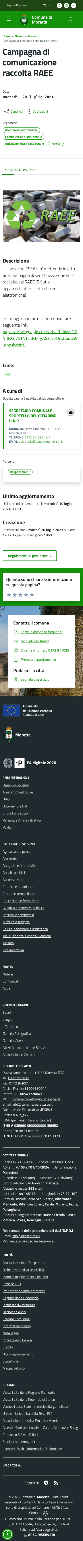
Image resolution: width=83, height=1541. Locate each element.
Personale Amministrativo (22, 820)
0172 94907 (18, 1083)
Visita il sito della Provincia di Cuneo (29, 1399)
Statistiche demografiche (21, 1441)
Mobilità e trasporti (16, 921)
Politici (7, 827)
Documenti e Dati (15, 806)
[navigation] (9, 19)
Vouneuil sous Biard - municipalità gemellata (35, 1406)
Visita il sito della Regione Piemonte (29, 1392)
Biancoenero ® (44, 1524)
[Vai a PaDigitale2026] (30, 762)
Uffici (6, 799)
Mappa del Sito (14, 1368)
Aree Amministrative (18, 792)
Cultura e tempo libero (19, 893)
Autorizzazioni (13, 879)
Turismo (8, 943)
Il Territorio (10, 1026)
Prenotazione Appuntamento (24, 1290)
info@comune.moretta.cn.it (32, 1104)
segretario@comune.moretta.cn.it (41, 441)
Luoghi (7, 1019)
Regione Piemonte (17, 5)
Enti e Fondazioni (15, 813)
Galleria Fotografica (17, 1033)
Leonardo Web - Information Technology (32, 1448)
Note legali (11, 1333)
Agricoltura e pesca (17, 851)
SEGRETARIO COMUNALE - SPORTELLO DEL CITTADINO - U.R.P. (34, 416)
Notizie (8, 974)
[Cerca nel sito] (71, 19)
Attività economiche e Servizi (24, 1047)
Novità (19, 36)
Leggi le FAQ (12, 1283)
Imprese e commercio (18, 914)
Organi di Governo (16, 785)
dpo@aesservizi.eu (26, 1235)
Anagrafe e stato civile (19, 865)
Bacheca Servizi (14, 1312)
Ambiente (10, 858)
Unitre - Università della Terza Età (27, 1413)
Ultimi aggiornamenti (18, 1354)
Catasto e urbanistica (18, 886)
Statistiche (11, 1361)
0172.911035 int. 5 (37, 437)
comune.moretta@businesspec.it (36, 1099)
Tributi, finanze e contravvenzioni (27, 935)
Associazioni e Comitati (19, 1054)
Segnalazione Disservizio (21, 1297)
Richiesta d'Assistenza (19, 1304)
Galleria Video (13, 1040)
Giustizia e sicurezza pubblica (23, 907)
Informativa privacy (17, 1326)
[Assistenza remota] (45, 1512)
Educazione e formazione (21, 900)
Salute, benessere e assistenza (25, 928)
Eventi (7, 1012)
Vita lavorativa (13, 950)
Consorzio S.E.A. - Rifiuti (20, 1434)
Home (6, 36)
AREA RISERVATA (41, 1534)
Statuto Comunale (16, 1319)
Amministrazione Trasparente (24, 1262)
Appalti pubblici (14, 872)
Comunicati (11, 981)
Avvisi (32, 36)
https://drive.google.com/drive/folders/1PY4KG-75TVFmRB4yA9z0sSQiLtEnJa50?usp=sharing (41, 338)
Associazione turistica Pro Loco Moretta (31, 1420)
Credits (8, 1347)
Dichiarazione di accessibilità (23, 1269)
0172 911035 (18, 1078)
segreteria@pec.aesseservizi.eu (32, 1241)
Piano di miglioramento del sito (25, 1276)
